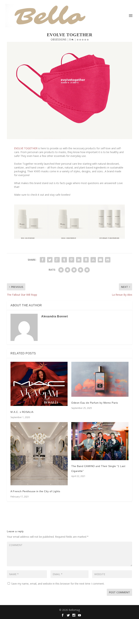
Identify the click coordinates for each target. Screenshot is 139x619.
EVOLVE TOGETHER (25, 148)
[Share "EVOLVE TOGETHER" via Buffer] (86, 259)
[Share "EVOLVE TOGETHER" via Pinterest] (71, 259)
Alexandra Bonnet (54, 316)
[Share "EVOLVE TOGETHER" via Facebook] (42, 259)
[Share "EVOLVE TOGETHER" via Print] (107, 259)
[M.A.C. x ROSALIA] (39, 384)
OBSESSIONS (58, 39)
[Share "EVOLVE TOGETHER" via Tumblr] (64, 259)
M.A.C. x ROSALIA (21, 411)
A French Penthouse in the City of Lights (35, 491)
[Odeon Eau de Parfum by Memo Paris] (100, 379)
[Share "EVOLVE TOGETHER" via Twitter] (49, 259)
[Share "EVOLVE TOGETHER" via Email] (100, 259)
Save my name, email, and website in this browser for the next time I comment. (57, 583)
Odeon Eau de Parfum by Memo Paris (94, 402)
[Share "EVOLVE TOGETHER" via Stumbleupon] (93, 259)
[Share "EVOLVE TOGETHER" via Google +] (57, 259)
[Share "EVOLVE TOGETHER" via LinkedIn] (78, 259)
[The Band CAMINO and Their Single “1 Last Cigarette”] (100, 441)
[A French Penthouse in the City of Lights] (39, 453)
